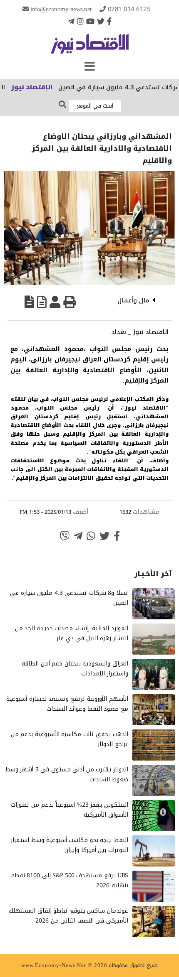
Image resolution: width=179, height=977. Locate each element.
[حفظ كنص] (29, 302)
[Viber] (65, 535)
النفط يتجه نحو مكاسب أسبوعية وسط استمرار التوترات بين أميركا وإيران (69, 845)
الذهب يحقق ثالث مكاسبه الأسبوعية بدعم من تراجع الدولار (69, 739)
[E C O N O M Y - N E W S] (90, 48)
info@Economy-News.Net (61, 9)
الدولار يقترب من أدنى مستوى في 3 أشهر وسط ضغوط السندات (66, 774)
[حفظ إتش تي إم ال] (42, 302)
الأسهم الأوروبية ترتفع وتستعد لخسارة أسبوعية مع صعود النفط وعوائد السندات (67, 703)
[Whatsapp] (91, 535)
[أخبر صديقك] (55, 302)
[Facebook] (109, 21)
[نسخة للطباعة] (69, 302)
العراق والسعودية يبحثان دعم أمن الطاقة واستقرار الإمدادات (75, 668)
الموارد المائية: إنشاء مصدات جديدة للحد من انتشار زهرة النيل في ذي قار (71, 633)
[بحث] (62, 105)
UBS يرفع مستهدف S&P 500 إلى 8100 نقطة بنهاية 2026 (69, 880)
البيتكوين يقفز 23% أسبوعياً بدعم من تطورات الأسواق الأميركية (69, 809)
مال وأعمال (133, 300)
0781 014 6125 (129, 9)
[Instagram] (80, 21)
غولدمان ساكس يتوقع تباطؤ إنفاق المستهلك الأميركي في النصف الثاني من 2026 (68, 915)
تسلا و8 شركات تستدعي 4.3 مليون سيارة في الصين (69, 598)
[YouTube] (90, 21)
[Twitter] (100, 21)
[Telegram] (71, 21)
